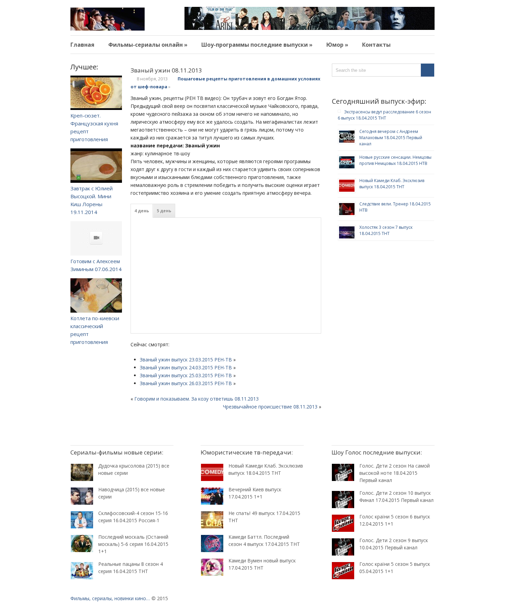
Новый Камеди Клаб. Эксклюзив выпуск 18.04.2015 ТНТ (391, 184)
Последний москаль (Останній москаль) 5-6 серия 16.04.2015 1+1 (133, 544)
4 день (141, 211)
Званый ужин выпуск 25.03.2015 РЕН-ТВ (186, 375)
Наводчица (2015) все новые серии (131, 493)
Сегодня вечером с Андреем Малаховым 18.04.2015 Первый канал (390, 137)
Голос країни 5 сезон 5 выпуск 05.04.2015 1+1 (394, 567)
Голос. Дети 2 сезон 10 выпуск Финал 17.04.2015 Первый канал (396, 496)
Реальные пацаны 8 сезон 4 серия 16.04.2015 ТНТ (130, 567)
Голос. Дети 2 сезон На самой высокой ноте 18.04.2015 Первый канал (394, 472)
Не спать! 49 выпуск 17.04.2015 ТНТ (264, 517)
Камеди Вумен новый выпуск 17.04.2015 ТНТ (262, 564)
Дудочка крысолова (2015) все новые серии (133, 469)
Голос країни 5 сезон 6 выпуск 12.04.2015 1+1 (394, 520)
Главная (82, 44)
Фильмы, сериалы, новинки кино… (110, 598)
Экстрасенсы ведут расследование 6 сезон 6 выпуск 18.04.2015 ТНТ (384, 115)
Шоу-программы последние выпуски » (257, 44)
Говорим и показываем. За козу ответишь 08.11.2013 (196, 398)
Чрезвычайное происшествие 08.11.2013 (270, 406)
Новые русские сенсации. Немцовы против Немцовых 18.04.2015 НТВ (395, 160)
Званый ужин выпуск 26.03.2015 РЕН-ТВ (186, 383)
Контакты (376, 44)
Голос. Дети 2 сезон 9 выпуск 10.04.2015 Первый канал (393, 544)
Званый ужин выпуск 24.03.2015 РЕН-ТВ (186, 367)
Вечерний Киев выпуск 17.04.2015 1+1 (254, 493)
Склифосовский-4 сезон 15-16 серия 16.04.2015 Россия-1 (133, 517)
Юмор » (337, 44)
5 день (164, 211)
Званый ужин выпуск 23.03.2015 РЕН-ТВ (186, 359)
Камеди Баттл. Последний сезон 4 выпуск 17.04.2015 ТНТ (264, 540)
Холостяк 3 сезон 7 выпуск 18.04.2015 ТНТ (386, 230)
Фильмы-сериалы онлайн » (148, 44)
